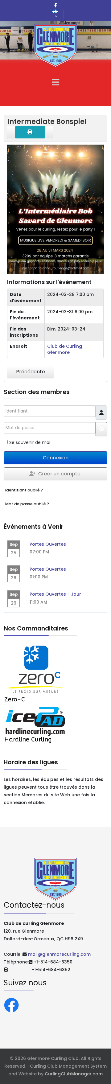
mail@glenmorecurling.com (59, 954)
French (55, 14)
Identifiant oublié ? (24, 490)
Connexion (55, 457)
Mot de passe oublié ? (27, 504)
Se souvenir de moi (29, 442)
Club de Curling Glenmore (64, 349)
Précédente (30, 371)
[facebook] (55, 5)
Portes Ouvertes (48, 544)
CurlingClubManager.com (74, 1074)
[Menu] (55, 83)
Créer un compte (59, 473)
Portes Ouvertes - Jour (55, 594)
